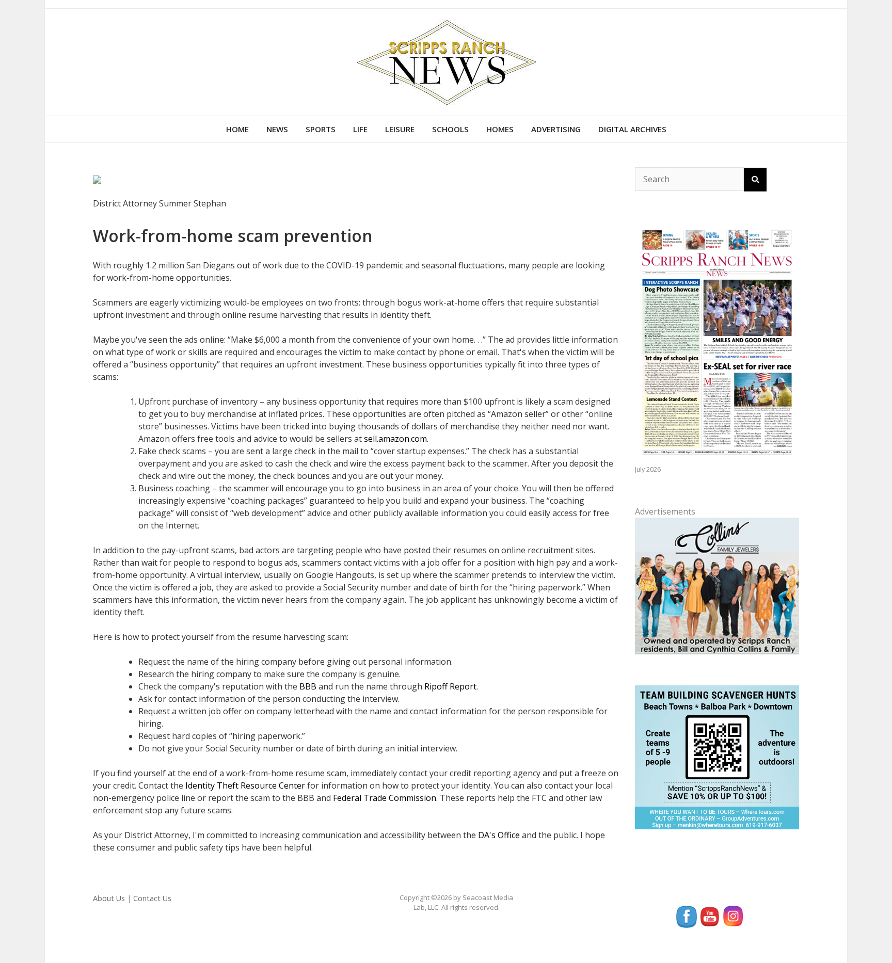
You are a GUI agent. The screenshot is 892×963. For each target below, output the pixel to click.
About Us (109, 898)
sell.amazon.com (395, 438)
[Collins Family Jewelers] (717, 584)
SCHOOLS (450, 129)
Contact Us (152, 898)
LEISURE (400, 129)
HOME (237, 129)
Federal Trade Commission (384, 798)
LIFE (360, 129)
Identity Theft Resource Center (245, 785)
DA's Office (499, 835)
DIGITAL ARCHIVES (632, 129)
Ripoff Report (450, 686)
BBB (307, 686)
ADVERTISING (556, 129)
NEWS (277, 129)
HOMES (500, 129)
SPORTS (321, 129)
